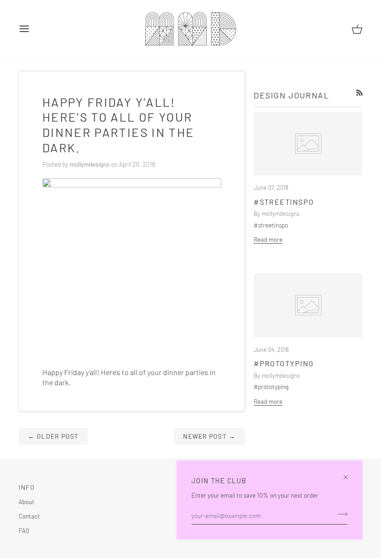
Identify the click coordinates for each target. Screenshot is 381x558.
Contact (29, 516)
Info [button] (27, 487)
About (26, 502)
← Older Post (53, 436)
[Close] (349, 473)
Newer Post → (209, 436)
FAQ (24, 530)
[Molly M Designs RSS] (359, 93)
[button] (175, 485)
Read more (268, 239)
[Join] (340, 514)
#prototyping (284, 363)
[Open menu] (32, 29)
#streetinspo (284, 201)
